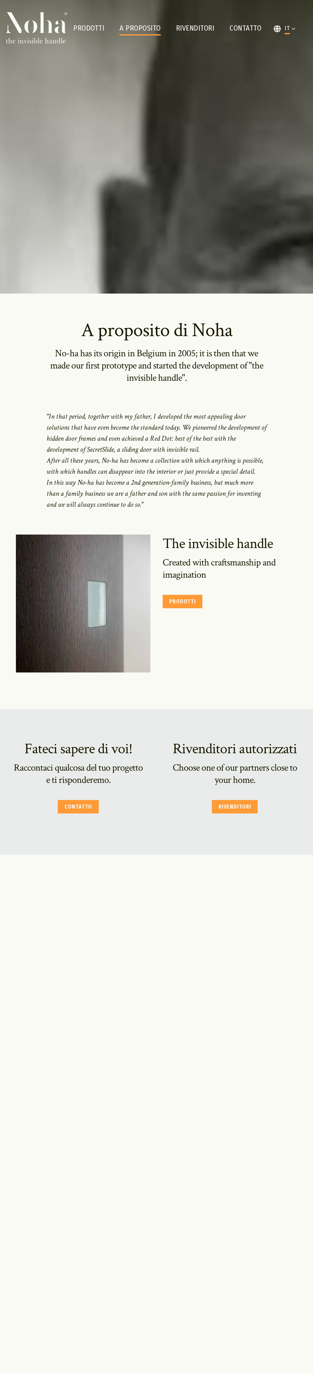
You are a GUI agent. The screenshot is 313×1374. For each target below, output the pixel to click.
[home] (36, 28)
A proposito (140, 28)
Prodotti (88, 28)
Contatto (245, 28)
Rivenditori (195, 28)
